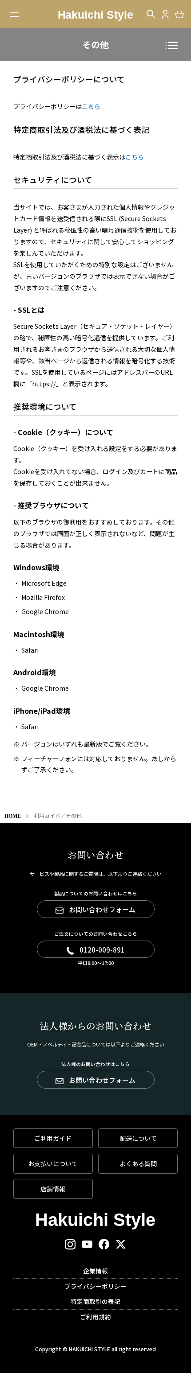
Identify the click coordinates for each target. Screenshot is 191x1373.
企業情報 (95, 1270)
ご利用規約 (95, 1316)
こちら (91, 106)
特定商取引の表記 (95, 1301)
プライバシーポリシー (95, 1286)
